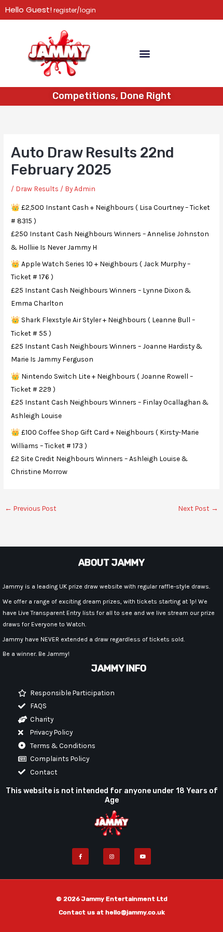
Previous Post (31, 508)
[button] (144, 53)
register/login (74, 10)
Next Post (198, 508)
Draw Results (37, 188)
